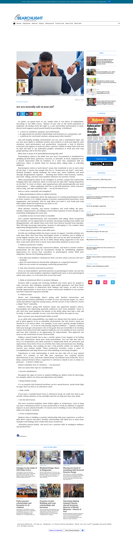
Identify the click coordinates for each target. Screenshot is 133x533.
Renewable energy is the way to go (97, 231)
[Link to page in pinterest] (31, 114)
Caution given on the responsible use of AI (103, 92)
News (19, 23)
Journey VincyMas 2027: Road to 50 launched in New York (106, 72)
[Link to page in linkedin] (27, 114)
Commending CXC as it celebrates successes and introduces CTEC (101, 188)
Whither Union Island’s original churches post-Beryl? (101, 257)
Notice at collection (56, 530)
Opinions (26, 23)
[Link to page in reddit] (39, 114)
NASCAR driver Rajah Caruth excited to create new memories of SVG (106, 82)
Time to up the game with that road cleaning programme (100, 215)
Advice (34, 23)
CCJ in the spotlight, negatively (96, 206)
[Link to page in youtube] (90, 282)
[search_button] (119, 23)
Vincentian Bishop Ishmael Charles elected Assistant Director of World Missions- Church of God (72, 506)
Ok (109, 1)
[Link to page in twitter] (23, 114)
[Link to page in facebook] (19, 114)
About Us (68, 23)
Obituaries (49, 23)
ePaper (41, 23)
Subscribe (78, 23)
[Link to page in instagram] (105, 282)
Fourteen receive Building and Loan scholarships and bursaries (48, 504)
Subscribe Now (101, 159)
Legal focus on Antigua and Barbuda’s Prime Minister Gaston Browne (100, 197)
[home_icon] (14, 23)
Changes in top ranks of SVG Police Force (26, 469)
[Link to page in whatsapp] (35, 114)
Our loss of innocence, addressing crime (99, 179)
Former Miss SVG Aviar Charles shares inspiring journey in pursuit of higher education (106, 102)
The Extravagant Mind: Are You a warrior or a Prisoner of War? (101, 248)
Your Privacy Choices (72, 530)
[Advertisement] (66, 37)
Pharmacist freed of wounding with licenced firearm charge (73, 470)
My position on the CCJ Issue (95, 239)
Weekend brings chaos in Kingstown (49, 469)
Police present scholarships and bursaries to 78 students (23, 504)
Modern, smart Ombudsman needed (98, 266)
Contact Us (59, 23)
